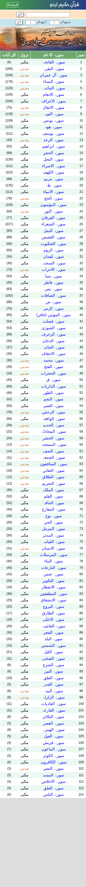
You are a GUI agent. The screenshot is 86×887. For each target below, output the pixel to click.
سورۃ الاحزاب (54, 269)
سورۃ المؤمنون (53, 204)
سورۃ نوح (53, 516)
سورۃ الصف (53, 451)
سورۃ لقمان (53, 256)
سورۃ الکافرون (54, 762)
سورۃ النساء (53, 81)
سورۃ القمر (54, 405)
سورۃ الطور (53, 392)
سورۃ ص (53, 302)
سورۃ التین (53, 671)
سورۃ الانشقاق (53, 600)
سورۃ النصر (53, 768)
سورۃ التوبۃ (53, 114)
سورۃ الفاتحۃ (53, 62)
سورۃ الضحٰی (53, 658)
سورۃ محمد (53, 360)
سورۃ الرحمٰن (53, 412)
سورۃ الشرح (53, 665)
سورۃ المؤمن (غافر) (53, 315)
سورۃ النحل (53, 159)
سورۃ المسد (53, 775)
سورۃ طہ (53, 185)
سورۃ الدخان (53, 341)
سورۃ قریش (53, 742)
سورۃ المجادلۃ (53, 431)
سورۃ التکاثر (53, 716)
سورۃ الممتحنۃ (53, 444)
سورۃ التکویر (53, 580)
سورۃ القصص (53, 237)
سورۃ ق (53, 379)
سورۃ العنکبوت (53, 243)
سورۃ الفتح (53, 366)
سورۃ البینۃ (53, 691)
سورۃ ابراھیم (53, 146)
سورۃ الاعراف (53, 101)
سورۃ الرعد (53, 140)
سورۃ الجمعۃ (53, 457)
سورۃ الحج (53, 198)
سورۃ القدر (53, 684)
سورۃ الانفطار (54, 587)
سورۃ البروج (53, 606)
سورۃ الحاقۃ (53, 503)
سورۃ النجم (53, 399)
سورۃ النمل (54, 230)
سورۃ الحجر (53, 153)
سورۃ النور (53, 211)
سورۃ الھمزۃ (53, 729)
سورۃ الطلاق (53, 477)
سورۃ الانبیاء (53, 191)
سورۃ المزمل (53, 528)
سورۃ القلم (53, 496)
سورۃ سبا (53, 276)
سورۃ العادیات (53, 703)
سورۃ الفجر (53, 632)
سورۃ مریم (53, 179)
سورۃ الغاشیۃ (53, 626)
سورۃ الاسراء (53, 166)
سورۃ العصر (53, 723)
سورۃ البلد (53, 639)
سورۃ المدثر (53, 535)
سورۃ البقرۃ (53, 68)
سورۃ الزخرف (53, 334)
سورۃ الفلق (53, 788)
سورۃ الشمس (53, 645)
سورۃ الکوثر (53, 755)
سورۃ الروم (54, 250)
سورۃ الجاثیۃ (54, 347)
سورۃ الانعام (53, 94)
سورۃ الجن (53, 522)
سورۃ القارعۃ (53, 710)
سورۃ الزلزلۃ (53, 697)
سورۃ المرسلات (53, 554)
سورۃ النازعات (53, 567)
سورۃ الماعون (53, 749)
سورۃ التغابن (54, 470)
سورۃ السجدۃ (53, 263)
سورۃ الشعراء (53, 224)
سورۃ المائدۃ (53, 88)
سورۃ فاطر (53, 282)
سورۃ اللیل (53, 652)
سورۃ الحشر (53, 438)
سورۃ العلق (53, 678)
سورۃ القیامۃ (53, 541)
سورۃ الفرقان (53, 217)
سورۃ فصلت (53, 321)
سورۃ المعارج (53, 509)
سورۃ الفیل (53, 736)
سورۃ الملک (53, 490)
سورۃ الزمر (54, 308)
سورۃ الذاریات (53, 386)
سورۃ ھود (53, 127)
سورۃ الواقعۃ (53, 418)
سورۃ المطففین (53, 593)
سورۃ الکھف (53, 172)
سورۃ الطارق (53, 613)
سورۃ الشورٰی (53, 328)
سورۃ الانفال (53, 107)
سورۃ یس (53, 289)
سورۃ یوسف (53, 133)
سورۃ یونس (53, 120)
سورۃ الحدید (53, 425)
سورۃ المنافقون (53, 464)
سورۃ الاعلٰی (53, 619)
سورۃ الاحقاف (53, 353)
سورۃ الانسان (53, 548)
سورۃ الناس (53, 794)
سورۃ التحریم (53, 483)
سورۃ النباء (53, 561)
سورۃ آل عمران (53, 75)
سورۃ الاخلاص (54, 781)
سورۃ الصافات (53, 295)
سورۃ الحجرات (53, 373)
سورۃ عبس (53, 574)
